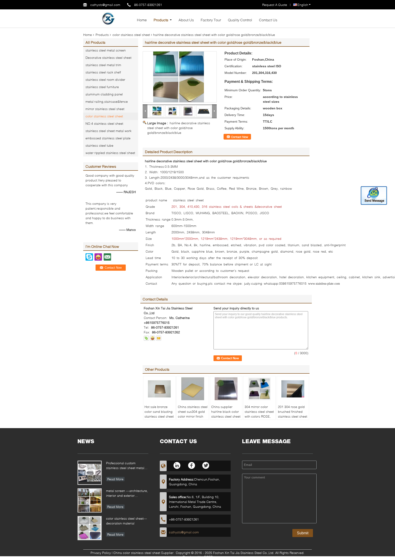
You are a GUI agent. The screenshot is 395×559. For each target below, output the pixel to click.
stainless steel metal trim (103, 65)
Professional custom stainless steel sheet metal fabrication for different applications (125, 466)
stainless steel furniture (102, 87)
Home (142, 20)
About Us (186, 20)
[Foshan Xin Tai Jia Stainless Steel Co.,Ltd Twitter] (206, 465)
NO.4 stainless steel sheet (104, 123)
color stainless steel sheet (131, 35)
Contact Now (239, 137)
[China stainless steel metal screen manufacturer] (108, 18)
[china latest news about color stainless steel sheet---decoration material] (89, 528)
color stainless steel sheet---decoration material (126, 520)
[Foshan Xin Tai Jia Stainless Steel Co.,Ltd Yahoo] (152, 338)
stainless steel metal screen (105, 50)
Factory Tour (211, 20)
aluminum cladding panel (104, 94)
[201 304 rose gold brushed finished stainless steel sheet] (293, 388)
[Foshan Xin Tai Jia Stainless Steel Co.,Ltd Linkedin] (177, 465)
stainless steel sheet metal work (108, 131)
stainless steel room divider (105, 79)
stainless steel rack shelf (103, 72)
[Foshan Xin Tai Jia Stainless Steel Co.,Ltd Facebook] (192, 465)
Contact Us (268, 20)
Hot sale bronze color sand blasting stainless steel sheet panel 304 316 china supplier (159, 416)
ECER (208, 557)
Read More (115, 479)
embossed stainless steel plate (108, 138)
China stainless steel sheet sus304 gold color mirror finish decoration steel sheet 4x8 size (193, 416)
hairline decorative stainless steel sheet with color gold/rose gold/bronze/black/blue (178, 128)
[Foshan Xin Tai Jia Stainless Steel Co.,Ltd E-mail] (158, 338)
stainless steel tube (99, 145)
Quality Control (240, 20)
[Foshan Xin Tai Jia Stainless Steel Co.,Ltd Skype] (146, 338)
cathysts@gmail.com (105, 5)
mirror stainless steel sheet (104, 109)
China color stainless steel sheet (136, 553)
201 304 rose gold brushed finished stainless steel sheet (292, 411)
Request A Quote (274, 5)
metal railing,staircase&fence (106, 101)
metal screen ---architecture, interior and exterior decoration (127, 494)
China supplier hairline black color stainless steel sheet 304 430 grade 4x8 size (225, 416)
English (302, 5)
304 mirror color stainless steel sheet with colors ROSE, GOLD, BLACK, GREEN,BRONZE (259, 416)
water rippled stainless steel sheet (110, 153)
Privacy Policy (101, 553)
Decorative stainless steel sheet (108, 57)
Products (161, 20)
